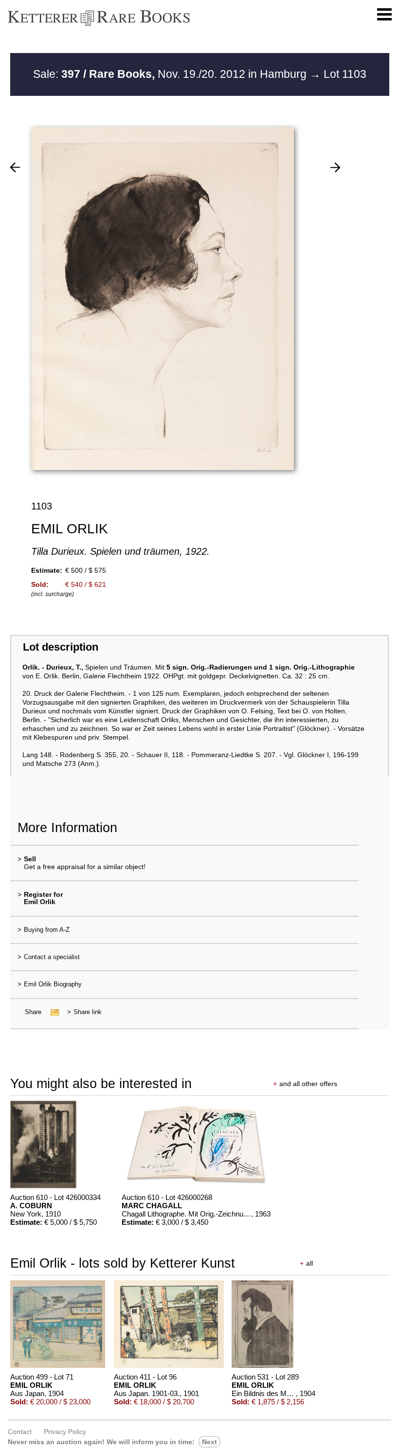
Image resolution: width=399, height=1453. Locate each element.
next (209, 1442)
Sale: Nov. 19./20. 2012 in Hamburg (171, 74)
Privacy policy (65, 1431)
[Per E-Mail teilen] (51, 1012)
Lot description (60, 647)
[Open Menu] (384, 14)
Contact (20, 1431)
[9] (335, 167)
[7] (15, 167)
